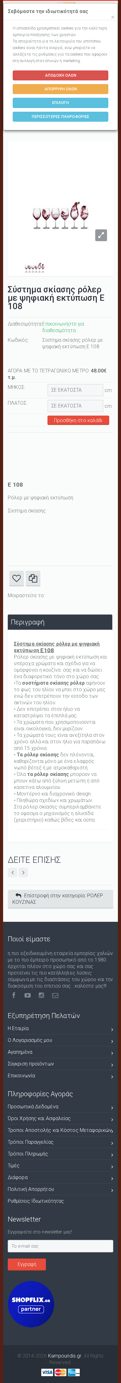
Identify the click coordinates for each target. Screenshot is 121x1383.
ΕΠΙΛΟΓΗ (60, 102)
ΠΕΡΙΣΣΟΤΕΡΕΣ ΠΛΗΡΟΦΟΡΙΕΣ (60, 116)
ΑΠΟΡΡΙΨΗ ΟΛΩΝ (60, 89)
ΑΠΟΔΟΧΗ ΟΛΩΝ (60, 75)
